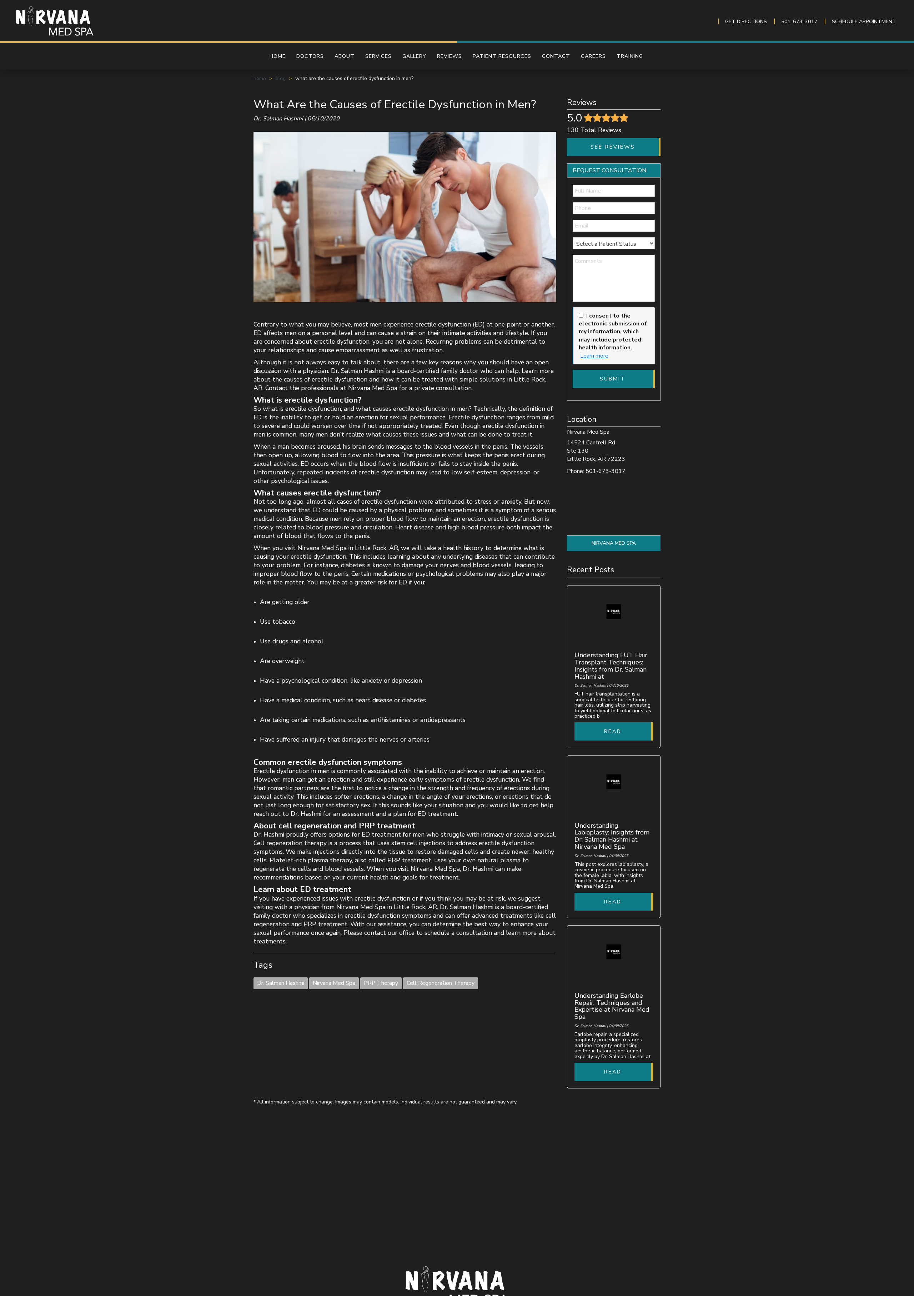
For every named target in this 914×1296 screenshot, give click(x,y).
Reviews (449, 56)
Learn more (594, 356)
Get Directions (746, 21)
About (345, 56)
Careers (593, 56)
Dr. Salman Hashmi (280, 983)
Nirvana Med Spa (334, 983)
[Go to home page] (147, 21)
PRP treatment (408, 860)
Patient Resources (502, 56)
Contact (556, 56)
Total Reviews (594, 130)
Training (630, 56)
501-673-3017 (799, 21)
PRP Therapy (381, 983)
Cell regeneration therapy (290, 843)
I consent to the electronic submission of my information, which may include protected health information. (613, 332)
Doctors (310, 56)
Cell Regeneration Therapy (440, 983)
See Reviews (613, 146)
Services (378, 56)
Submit (613, 378)
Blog (281, 78)
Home (278, 56)
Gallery (414, 56)
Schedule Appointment (864, 21)
